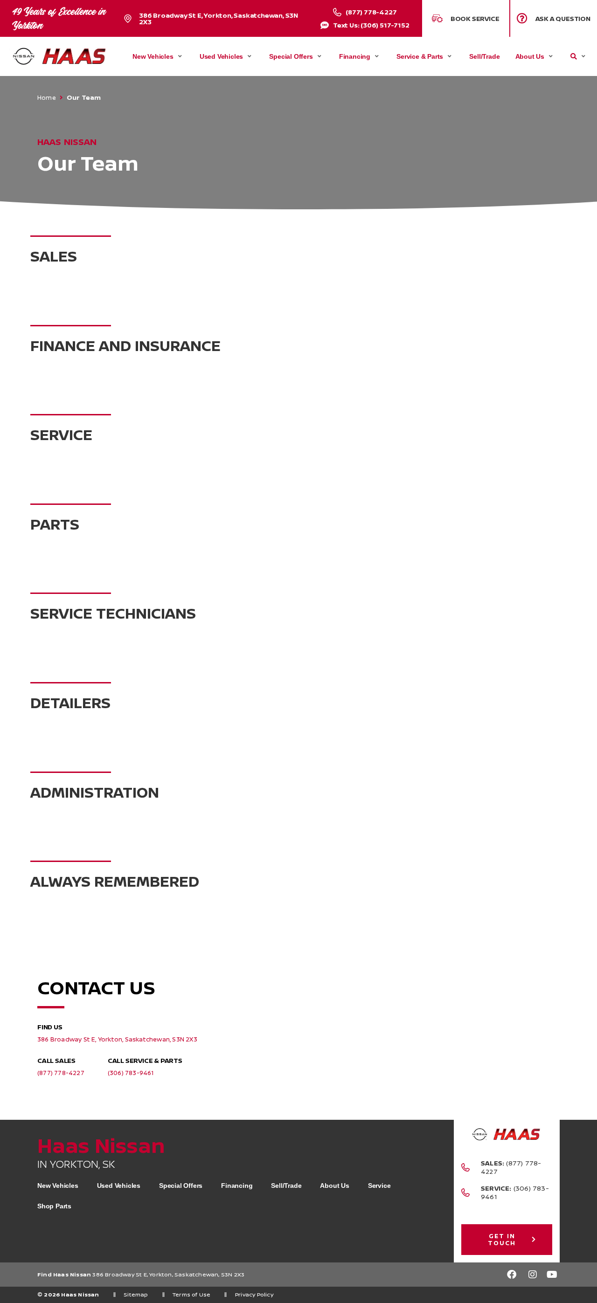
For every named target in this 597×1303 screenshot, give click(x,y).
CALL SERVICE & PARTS (145, 1060)
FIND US (49, 1026)
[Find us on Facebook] (512, 1274)
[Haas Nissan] (59, 56)
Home (46, 97)
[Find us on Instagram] (532, 1274)
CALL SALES (56, 1060)
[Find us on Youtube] (553, 1274)
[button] (554, 18)
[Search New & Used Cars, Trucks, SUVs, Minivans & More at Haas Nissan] (573, 56)
